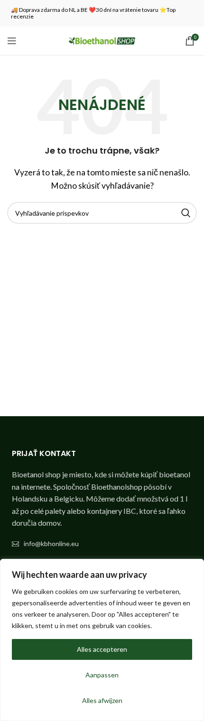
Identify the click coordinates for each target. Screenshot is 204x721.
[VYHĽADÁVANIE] (186, 213)
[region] (102, 640)
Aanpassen (102, 675)
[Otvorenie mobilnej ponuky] (11, 40)
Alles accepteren (102, 649)
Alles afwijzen (102, 700)
